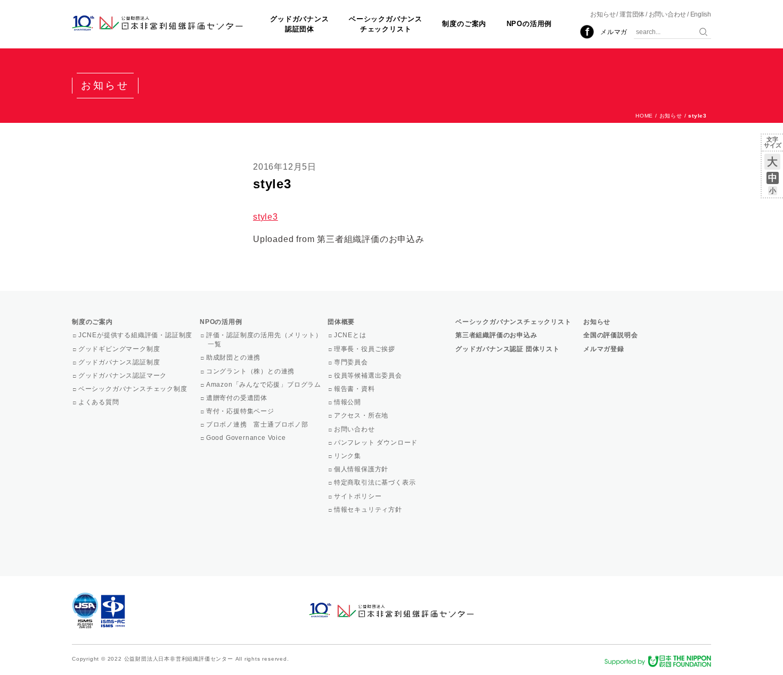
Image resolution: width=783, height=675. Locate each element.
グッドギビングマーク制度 (120, 349)
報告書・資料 (355, 389)
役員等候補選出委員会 (369, 375)
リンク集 (348, 456)
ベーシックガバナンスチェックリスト (385, 23)
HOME (644, 116)
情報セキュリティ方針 (369, 509)
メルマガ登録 (603, 349)
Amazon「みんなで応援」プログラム (264, 384)
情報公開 (348, 402)
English (700, 14)
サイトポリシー (358, 496)
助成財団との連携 (234, 357)
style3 (265, 216)
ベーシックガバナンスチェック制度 (133, 389)
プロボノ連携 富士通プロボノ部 (258, 424)
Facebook (587, 32)
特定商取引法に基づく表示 (375, 482)
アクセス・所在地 (362, 415)
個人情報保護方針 (362, 469)
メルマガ (613, 32)
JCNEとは (351, 335)
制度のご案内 (464, 24)
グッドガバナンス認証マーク (123, 375)
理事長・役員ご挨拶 (365, 349)
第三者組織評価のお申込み (496, 335)
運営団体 (632, 14)
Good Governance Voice (247, 437)
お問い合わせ (668, 14)
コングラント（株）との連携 (251, 371)
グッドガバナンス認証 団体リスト (507, 349)
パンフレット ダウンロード (377, 442)
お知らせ (602, 14)
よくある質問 (99, 402)
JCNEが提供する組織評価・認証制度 (136, 335)
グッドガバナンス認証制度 (120, 362)
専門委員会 (352, 362)
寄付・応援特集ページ (241, 411)
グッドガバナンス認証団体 (299, 23)
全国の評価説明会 (610, 335)
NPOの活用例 (529, 24)
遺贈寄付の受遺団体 (237, 398)
